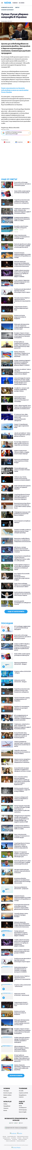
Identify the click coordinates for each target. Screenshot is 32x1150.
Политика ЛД (14, 1139)
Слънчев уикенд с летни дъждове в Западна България (21, 915)
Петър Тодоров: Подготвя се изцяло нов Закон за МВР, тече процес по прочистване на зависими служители (22, 809)
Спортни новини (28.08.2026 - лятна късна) (22, 985)
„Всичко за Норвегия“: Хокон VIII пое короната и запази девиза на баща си (22, 434)
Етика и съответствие (10, 1140)
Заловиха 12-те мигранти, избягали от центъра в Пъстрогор (21, 708)
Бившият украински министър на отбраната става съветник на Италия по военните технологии (22, 264)
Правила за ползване (22, 1139)
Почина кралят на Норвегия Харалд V (22, 521)
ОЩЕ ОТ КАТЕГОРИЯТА (16, 611)
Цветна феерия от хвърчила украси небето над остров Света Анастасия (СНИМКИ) (21, 1049)
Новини (15, 2)
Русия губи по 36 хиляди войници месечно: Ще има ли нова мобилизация (22, 184)
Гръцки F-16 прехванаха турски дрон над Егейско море (21, 426)
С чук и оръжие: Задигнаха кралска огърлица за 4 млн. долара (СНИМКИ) (22, 282)
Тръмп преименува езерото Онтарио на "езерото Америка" (22, 487)
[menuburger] (2, 2)
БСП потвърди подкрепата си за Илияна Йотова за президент (22, 628)
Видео (5, 1097)
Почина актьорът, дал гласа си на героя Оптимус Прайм (22, 469)
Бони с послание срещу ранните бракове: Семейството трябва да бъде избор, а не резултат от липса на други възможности (22, 780)
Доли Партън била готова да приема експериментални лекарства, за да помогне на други (21, 576)
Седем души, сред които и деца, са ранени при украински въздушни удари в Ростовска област (22, 211)
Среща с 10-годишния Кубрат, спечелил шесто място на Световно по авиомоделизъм (21, 854)
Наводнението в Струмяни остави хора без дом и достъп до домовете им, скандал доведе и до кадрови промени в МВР (22, 819)
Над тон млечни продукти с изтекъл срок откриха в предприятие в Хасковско (22, 761)
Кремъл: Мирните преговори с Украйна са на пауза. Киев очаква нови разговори (22, 354)
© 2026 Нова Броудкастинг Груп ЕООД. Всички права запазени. (16, 1145)
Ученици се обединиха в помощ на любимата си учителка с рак (21, 798)
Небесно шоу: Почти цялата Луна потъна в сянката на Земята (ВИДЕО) (22, 478)
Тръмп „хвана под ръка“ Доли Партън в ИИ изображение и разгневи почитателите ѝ (22, 407)
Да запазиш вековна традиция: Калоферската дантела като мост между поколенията (22, 881)
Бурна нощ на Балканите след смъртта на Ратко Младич (21, 461)
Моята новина (7, 1095)
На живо (21, 2)
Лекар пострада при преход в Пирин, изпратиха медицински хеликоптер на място (22, 744)
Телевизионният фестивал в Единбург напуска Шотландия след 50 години (22, 290)
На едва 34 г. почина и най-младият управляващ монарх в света (21, 389)
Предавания (6, 1106)
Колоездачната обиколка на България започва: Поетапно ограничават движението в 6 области (21, 907)
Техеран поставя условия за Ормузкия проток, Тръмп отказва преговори (22, 531)
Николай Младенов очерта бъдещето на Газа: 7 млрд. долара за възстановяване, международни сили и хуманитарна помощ (22, 381)
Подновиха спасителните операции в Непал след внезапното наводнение (22, 201)
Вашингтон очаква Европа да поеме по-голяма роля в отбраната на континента (22, 540)
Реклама (4, 1136)
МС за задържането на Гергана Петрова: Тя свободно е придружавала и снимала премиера (22, 718)
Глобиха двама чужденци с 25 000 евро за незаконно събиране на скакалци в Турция (22, 567)
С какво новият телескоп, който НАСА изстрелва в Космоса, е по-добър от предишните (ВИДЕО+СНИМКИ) (21, 273)
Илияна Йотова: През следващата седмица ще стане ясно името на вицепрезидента (21, 735)
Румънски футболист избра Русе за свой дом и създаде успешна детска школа (22, 245)
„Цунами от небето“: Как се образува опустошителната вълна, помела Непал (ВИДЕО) (22, 372)
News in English (22, 1112)
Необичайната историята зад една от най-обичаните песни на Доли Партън (22, 594)
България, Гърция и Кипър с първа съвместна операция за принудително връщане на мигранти (22, 335)
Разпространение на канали (22, 1136)
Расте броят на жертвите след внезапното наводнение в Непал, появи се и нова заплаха (22, 558)
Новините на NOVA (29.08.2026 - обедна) (20, 680)
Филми (5, 1110)
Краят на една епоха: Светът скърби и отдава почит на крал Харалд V (21, 452)
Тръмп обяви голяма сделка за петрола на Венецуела (22, 191)
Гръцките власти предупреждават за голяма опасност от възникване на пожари (22, 255)
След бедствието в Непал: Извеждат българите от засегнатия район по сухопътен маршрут (22, 497)
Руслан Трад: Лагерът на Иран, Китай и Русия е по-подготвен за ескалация (21, 443)
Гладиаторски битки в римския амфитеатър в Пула (21, 308)
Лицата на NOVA (23, 1092)
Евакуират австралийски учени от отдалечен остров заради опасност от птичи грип (21, 327)
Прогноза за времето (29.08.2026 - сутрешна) (21, 887)
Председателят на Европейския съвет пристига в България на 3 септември (21, 399)
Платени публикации (21, 1140)
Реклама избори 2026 (11, 1136)
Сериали (5, 1108)
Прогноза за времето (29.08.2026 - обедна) (20, 663)
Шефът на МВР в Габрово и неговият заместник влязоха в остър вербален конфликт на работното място (22, 647)
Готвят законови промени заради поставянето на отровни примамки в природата (22, 1040)
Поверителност (7, 1139)
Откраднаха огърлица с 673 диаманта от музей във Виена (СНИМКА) (22, 513)
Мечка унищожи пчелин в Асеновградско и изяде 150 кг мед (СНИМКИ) (22, 790)
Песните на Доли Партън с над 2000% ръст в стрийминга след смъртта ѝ (22, 300)
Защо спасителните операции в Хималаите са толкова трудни (21, 237)
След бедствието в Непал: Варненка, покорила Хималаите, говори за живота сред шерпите (22, 845)
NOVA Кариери (23, 1109)
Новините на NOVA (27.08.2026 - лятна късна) (21, 994)
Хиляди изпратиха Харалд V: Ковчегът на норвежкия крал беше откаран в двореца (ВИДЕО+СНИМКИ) (22, 363)
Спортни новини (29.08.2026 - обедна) (22, 672)
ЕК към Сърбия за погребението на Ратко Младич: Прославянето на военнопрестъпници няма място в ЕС (21, 345)
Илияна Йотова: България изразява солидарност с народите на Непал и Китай (22, 769)
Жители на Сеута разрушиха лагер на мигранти (20, 317)
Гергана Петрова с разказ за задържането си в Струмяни (22, 699)
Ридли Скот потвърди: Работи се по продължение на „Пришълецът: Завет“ (22, 585)
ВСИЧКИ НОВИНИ (16, 1075)
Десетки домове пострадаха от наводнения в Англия (22, 602)
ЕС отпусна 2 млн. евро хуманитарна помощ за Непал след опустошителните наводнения (21, 417)
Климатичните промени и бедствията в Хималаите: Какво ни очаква (22, 219)
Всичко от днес (7, 1092)
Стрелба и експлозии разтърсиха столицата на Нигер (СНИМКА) (22, 752)
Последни (6, 1090)
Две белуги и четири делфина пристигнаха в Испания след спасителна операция (21, 549)
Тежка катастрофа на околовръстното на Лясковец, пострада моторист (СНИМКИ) (20, 970)
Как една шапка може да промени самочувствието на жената (22, 871)
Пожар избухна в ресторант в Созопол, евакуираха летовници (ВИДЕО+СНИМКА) (21, 933)
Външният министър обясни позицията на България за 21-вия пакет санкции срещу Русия (22, 506)
